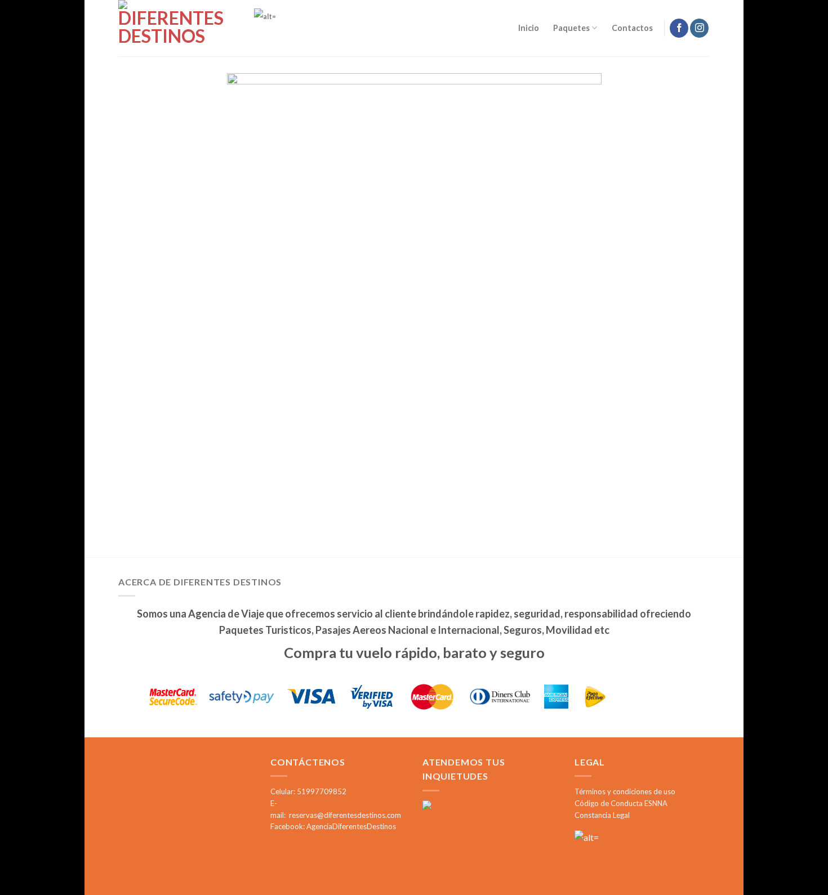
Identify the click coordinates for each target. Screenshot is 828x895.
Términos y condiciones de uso (625, 791)
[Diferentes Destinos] (174, 28)
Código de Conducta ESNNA (621, 803)
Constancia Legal (602, 815)
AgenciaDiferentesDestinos (351, 826)
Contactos (632, 28)
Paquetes (571, 28)
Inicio (528, 28)
